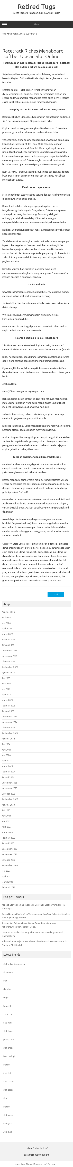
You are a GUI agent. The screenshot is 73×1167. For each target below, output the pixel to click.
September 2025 (10, 667)
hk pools (7, 1022)
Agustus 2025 (8, 672)
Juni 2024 (6, 749)
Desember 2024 (9, 716)
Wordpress (52, 1164)
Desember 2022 (9, 849)
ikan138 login (9, 1056)
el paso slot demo (19, 564)
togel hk (7, 1006)
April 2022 (7, 876)
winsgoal (7, 1123)
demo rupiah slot (27, 552)
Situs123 (7, 1014)
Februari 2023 (8, 838)
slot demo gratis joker (28, 572)
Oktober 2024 (8, 727)
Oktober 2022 (8, 860)
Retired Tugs (36, 6)
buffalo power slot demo (37, 548)
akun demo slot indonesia (44, 544)
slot (5, 980)
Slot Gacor (8, 1081)
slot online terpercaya (14, 964)
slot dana (8, 1031)
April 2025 (7, 694)
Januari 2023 (8, 843)
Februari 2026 (8, 639)
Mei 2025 (6, 689)
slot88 (6, 1064)
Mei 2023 (6, 821)
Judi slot (7, 1132)
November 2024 (9, 722)
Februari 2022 (8, 887)
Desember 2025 (9, 650)
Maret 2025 (7, 700)
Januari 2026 (8, 645)
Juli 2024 (6, 744)
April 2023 (7, 827)
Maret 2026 (7, 634)
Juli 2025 (6, 678)
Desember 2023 (9, 782)
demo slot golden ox (25, 556)
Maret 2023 (7, 832)
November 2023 (9, 788)
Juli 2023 (6, 810)
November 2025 (9, 656)
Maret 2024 (7, 766)
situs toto (8, 972)
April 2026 (7, 628)
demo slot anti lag (47, 552)
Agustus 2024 (8, 738)
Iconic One (20, 1164)
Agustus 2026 (8, 612)
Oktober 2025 (8, 661)
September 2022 (10, 865)
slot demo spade (49, 572)
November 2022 (9, 854)
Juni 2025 (6, 683)
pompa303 (8, 1039)
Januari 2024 (8, 777)
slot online (8, 1048)
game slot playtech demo (41, 564)
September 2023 (10, 799)
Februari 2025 (8, 705)
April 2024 (7, 760)
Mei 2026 (6, 623)
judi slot (7, 1073)
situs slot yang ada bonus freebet (39, 568)
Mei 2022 (6, 871)
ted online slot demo (50, 576)
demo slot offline (46, 556)
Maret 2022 (7, 882)
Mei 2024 (6, 755)
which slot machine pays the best (45, 580)
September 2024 (10, 733)
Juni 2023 (6, 815)
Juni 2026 (6, 617)
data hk (7, 989)
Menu (36, 24)
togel (5, 997)
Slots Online (19, 544)
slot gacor (8, 1090)
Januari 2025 (8, 711)
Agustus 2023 (8, 805)
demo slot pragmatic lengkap (33, 560)
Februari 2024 (8, 771)
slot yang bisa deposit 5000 (24, 576)
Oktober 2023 (8, 794)
